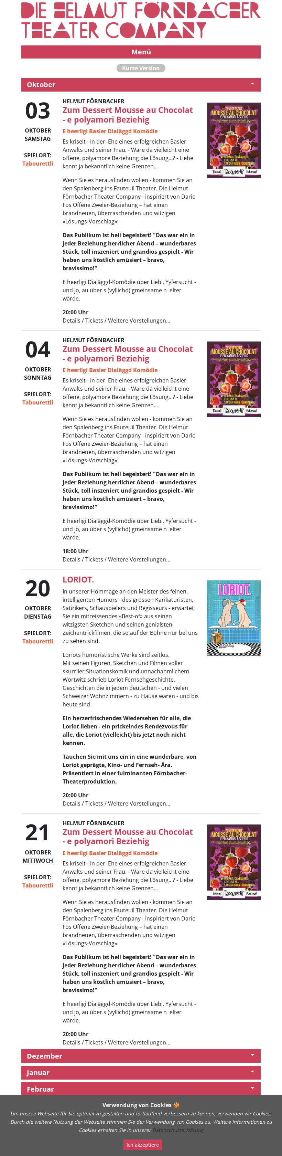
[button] (141, 85)
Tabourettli (37, 163)
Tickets (94, 320)
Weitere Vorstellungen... (139, 320)
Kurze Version (141, 68)
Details (71, 320)
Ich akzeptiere (143, 1145)
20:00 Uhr (75, 312)
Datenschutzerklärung (178, 1130)
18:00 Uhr (75, 551)
